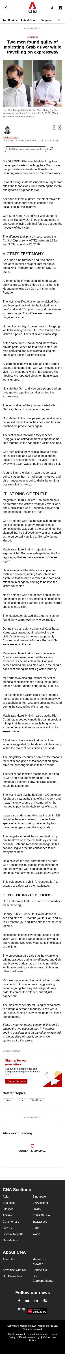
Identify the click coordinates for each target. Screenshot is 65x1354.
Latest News (28, 20)
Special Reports (13, 1234)
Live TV (8, 1227)
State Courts (36, 1100)
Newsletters (10, 1240)
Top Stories (10, 20)
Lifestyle (8, 1209)
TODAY (8, 1215)
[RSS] (45, 1301)
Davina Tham (10, 137)
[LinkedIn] (36, 1301)
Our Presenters (12, 1276)
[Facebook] (19, 1301)
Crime (8, 1100)
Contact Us (39, 1269)
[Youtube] (27, 1301)
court (21, 1100)
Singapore (47, 20)
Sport (35, 1227)
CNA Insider (40, 1202)
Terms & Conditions (36, 1334)
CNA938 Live (41, 1215)
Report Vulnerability (29, 1337)
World (36, 1234)
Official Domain (14, 1334)
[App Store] (23, 1310)
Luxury (36, 1209)
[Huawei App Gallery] (37, 1311)
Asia (5, 1196)
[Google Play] (19, 1310)
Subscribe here (16, 1081)
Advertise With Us (14, 1269)
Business (9, 1202)
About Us (9, 1259)
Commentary (11, 1221)
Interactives (39, 1221)
